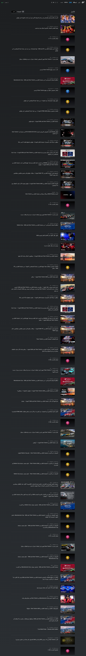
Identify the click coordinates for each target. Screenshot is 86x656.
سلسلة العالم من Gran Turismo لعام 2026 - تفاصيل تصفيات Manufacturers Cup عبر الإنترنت (37, 567)
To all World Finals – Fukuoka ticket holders (48, 629)
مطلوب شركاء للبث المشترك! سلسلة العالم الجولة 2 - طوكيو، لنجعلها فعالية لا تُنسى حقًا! (38, 142)
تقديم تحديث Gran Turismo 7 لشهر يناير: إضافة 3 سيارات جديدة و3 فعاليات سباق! (39, 546)
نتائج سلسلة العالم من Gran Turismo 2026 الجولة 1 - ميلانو (44, 277)
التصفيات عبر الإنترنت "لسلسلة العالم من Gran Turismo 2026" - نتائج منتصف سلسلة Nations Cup (36, 473)
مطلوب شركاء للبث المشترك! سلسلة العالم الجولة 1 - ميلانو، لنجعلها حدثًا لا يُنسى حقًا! (38, 297)
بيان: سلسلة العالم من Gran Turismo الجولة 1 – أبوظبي (45, 442)
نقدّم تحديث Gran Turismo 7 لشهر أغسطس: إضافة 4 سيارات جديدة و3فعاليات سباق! (38, 59)
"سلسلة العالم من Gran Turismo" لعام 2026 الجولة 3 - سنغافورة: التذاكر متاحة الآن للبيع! (38, 256)
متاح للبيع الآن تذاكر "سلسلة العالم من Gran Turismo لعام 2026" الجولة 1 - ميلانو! (39, 401)
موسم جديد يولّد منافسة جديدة (51, 245)
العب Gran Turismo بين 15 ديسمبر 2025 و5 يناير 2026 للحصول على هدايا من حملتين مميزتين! (37, 639)
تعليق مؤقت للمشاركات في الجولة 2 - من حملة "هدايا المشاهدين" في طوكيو (41, 100)
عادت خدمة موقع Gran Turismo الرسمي (49, 69)
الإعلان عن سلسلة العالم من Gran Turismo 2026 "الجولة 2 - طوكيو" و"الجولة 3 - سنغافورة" (37, 391)
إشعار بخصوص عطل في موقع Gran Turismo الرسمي (46, 90)
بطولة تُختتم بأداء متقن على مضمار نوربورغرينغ (47, 587)
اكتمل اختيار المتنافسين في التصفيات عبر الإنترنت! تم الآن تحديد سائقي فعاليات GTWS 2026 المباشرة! (35, 411)
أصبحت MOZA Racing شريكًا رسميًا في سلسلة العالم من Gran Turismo (41, 194)
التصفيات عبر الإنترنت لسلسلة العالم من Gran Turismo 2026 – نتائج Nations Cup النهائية (38, 453)
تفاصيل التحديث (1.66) (53, 650)
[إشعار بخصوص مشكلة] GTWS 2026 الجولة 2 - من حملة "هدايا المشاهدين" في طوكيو (38, 111)
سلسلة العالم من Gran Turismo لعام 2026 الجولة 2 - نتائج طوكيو (43, 121)
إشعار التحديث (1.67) (53, 536)
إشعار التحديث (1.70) (53, 204)
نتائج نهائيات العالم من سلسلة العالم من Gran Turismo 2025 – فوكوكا (42, 608)
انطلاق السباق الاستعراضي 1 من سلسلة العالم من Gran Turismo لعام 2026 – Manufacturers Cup (36, 380)
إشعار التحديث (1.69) (53, 359)
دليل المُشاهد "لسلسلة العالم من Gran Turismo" (47, 339)
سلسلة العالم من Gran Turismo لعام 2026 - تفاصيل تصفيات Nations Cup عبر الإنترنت (38, 505)
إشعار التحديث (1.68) (53, 422)
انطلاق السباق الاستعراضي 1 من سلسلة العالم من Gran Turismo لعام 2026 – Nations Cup (37, 225)
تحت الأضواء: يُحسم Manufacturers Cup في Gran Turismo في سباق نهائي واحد (40, 598)
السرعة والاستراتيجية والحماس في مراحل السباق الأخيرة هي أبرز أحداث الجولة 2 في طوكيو (37, 17)
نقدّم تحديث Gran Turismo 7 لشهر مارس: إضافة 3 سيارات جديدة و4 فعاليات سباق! (39, 432)
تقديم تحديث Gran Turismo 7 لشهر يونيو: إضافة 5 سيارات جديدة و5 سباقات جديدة (39, 214)
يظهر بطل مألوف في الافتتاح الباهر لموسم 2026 (47, 235)
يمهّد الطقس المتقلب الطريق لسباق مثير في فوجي (46, 28)
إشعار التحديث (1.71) (53, 38)
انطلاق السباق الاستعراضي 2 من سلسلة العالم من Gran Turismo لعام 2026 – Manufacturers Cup (36, 80)
